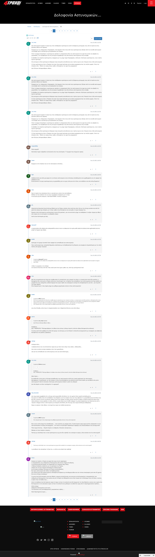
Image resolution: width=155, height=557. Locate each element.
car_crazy (33, 42)
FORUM (71, 529)
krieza (32, 457)
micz (32, 276)
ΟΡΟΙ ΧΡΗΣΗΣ (54, 549)
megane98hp (34, 146)
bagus (32, 160)
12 (70, 30)
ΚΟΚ (122, 509)
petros (33, 316)
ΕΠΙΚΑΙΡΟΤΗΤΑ (74, 521)
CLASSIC (87, 524)
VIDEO (87, 527)
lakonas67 (33, 225)
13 (74, 30)
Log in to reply (98, 38)
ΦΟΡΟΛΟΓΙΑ (61, 509)
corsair (33, 413)
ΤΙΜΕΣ (71, 527)
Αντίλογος (31, 35)
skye (32, 189)
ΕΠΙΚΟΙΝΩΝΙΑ (80, 549)
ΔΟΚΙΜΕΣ (72, 524)
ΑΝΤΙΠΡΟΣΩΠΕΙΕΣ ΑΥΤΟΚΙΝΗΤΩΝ (42, 509)
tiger (32, 174)
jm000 (33, 239)
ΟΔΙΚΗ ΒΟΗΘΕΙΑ (73, 509)
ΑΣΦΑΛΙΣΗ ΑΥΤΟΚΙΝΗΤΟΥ (91, 509)
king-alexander (35, 392)
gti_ (32, 205)
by (74, 554)
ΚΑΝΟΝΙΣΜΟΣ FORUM (68, 549)
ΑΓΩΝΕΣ (87, 521)
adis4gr (33, 341)
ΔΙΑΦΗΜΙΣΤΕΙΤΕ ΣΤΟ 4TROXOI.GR (97, 549)
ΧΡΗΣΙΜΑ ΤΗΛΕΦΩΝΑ (110, 509)
